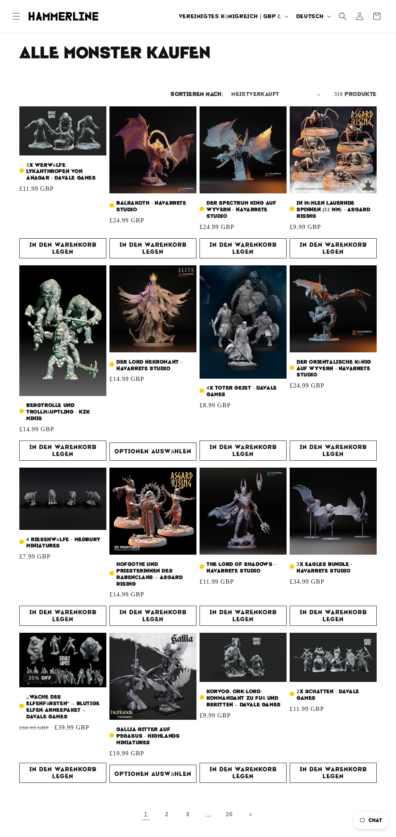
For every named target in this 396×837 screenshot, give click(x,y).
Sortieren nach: (197, 94)
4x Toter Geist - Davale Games (242, 391)
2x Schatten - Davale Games (328, 694)
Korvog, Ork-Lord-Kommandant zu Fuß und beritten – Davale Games (244, 698)
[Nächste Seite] (250, 814)
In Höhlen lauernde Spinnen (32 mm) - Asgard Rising (333, 209)
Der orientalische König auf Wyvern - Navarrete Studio (334, 368)
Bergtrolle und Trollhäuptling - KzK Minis (58, 412)
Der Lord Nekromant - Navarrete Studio (149, 365)
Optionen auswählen (152, 451)
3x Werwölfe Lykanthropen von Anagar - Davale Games (61, 171)
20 (229, 814)
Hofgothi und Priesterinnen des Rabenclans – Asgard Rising (149, 574)
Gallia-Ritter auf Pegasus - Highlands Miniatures (147, 736)
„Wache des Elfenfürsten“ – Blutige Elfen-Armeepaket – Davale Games (63, 707)
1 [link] (146, 814)
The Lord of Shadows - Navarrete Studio (241, 567)
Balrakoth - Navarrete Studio (151, 206)
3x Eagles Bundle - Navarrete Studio (325, 567)
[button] (16, 16)
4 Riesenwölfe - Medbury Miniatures (63, 542)
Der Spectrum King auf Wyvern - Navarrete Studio (242, 209)
